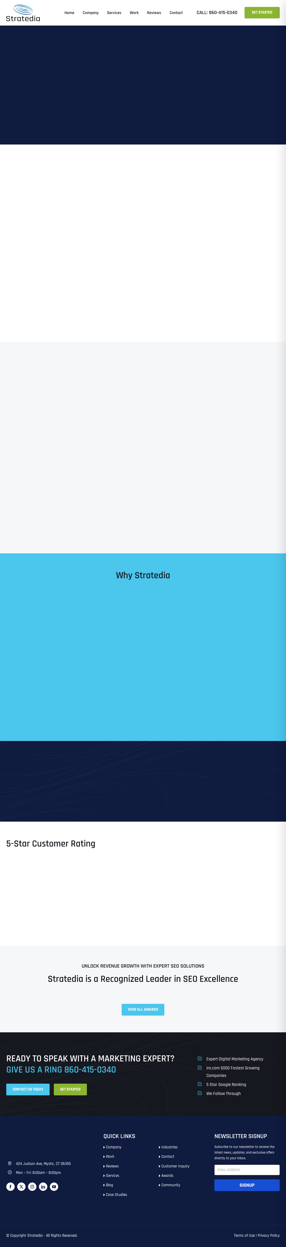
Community (170, 1185)
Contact (167, 1156)
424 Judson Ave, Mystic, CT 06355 (43, 1163)
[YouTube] (54, 1186)
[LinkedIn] (43, 1186)
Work (110, 1156)
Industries (169, 1147)
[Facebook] (10, 1186)
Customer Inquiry (175, 1166)
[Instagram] (32, 1186)
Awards (167, 1175)
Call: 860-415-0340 (217, 12)
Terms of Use (244, 1235)
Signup (247, 1185)
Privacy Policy (269, 1235)
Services (112, 1175)
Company (113, 1147)
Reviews (112, 1166)
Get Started (262, 12)
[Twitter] (21, 1186)
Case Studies (116, 1194)
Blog (109, 1185)
